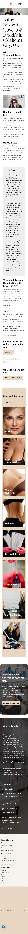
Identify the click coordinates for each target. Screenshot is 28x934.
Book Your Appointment (13, 378)
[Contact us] (25, 911)
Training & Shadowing (7, 850)
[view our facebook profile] (3, 828)
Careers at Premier (7, 845)
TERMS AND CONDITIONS (11, 762)
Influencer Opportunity (8, 860)
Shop (2, 878)
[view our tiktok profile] (13, 828)
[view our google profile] (8, 828)
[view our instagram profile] (5, 828)
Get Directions (11, 809)
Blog (2, 880)
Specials (3, 876)
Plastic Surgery (5, 872)
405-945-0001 (10, 804)
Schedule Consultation (11, 703)
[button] (8, 352)
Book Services (10, 402)
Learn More (8, 352)
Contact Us (4, 843)
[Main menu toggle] (24, 4)
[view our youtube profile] (11, 828)
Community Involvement (8, 848)
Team (2, 874)
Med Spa (3, 870)
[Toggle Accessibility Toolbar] (3, 927)
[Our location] (27, 911)
